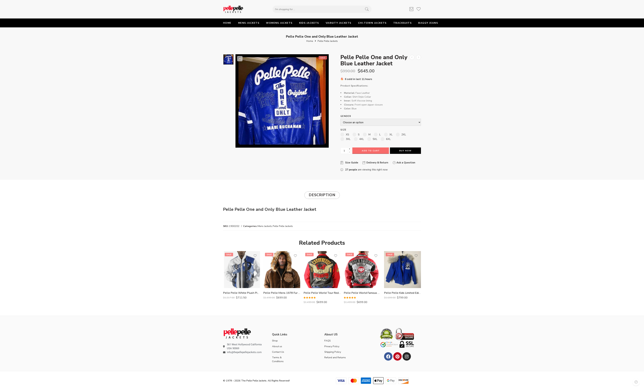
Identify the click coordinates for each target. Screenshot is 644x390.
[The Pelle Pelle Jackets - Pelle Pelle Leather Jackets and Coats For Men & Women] (233, 9)
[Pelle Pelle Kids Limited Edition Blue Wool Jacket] (402, 269)
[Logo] (237, 333)
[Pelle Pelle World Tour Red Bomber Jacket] (322, 269)
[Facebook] (388, 356)
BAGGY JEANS (428, 23)
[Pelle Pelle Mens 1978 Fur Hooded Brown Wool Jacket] (281, 269)
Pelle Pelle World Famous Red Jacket (362, 293)
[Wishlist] (240, 58)
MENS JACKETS (248, 23)
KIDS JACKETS (309, 23)
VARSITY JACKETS (338, 23)
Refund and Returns (335, 357)
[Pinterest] (397, 356)
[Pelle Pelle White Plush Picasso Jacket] (241, 269)
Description (322, 195)
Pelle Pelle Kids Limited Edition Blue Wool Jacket (402, 293)
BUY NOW (405, 150)
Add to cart (371, 150)
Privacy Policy (331, 346)
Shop (275, 340)
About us (277, 346)
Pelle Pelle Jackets (328, 41)
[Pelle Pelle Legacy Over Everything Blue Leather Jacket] (412, 57)
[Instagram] (406, 356)
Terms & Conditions (278, 359)
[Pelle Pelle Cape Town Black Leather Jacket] (418, 57)
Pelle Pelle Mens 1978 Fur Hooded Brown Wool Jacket (281, 293)
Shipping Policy (332, 352)
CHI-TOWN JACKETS (372, 23)
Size (343, 130)
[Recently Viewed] (636, 382)
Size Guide (351, 162)
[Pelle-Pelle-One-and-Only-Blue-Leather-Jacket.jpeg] (228, 59)
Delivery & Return (377, 162)
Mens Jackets (265, 226)
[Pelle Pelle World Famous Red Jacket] (362, 269)
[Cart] (411, 9)
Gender (345, 116)
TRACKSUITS (402, 23)
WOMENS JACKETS (279, 23)
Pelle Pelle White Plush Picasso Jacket (241, 293)
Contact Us (278, 352)
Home (309, 41)
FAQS (327, 340)
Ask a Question (405, 162)
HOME (227, 23)
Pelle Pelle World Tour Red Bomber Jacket (322, 293)
